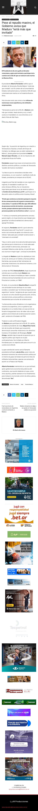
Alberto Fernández (14, 384)
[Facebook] (9, 42)
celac (22, 384)
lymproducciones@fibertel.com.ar (19, 789)
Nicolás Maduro (29, 384)
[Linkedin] (22, 42)
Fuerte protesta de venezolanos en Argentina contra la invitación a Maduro (10, 409)
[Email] (26, 42)
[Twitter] (14, 42)
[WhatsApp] (18, 42)
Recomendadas (10, 16)
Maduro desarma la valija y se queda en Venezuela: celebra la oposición (28, 408)
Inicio (3, 16)
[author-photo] (19, 427)
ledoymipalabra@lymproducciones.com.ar (14, 807)
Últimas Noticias (14, 19)
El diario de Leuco (8, 35)
